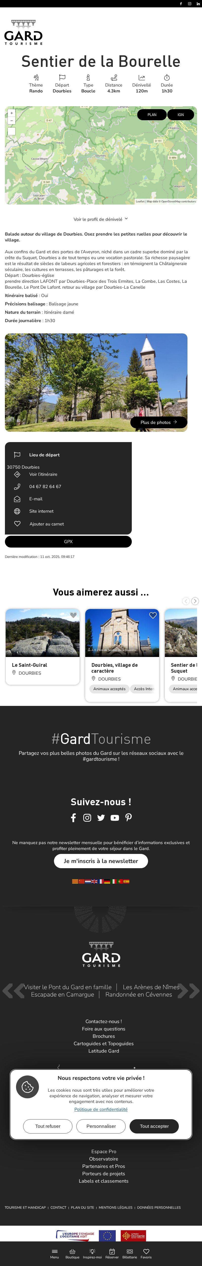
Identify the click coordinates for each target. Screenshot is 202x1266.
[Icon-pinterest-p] (128, 818)
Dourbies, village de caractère (114, 667)
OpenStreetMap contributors (178, 201)
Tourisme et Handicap (25, 1207)
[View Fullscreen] (11, 131)
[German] (107, 881)
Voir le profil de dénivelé (99, 219)
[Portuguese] (120, 881)
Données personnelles (159, 1207)
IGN (181, 114)
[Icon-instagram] (87, 818)
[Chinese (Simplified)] (82, 881)
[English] (94, 881)
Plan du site (82, 1207)
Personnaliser (101, 1126)
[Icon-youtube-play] (114, 818)
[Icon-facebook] (73, 818)
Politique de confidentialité (101, 1109)
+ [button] (11, 113)
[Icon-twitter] (101, 818)
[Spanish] (126, 881)
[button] (186, 601)
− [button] (11, 120)
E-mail (35, 499)
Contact (58, 1207)
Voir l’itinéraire (43, 474)
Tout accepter (154, 1126)
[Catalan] (75, 881)
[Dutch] (88, 881)
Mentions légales (116, 1207)
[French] (101, 881)
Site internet (41, 511)
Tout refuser (47, 1126)
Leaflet (140, 201)
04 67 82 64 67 (45, 487)
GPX (68, 542)
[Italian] (114, 881)
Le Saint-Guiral (29, 664)
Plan (152, 114)
